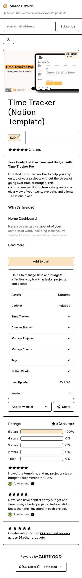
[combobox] (30, 407)
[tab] (33, 88)
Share (66, 407)
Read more (16, 245)
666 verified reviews (55, 533)
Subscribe (68, 26)
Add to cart (41, 261)
